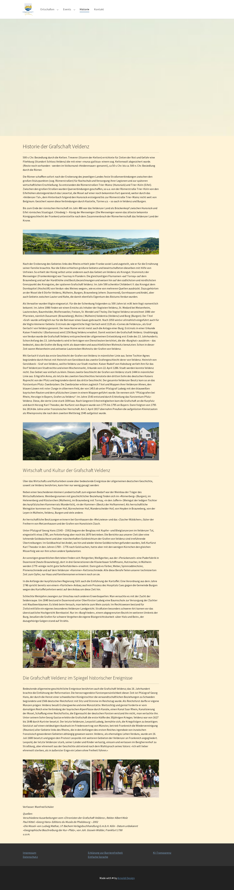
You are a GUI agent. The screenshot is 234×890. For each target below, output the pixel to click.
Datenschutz (30, 856)
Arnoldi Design (126, 878)
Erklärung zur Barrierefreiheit (105, 852)
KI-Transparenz (162, 852)
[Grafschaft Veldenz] (28, 9)
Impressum (29, 852)
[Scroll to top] (226, 882)
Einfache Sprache (98, 856)
